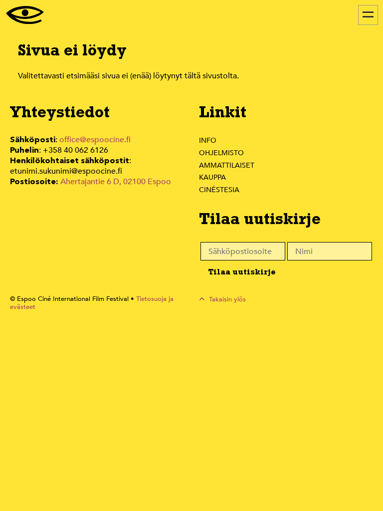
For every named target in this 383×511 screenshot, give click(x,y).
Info (207, 140)
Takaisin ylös (226, 299)
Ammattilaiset (226, 165)
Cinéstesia (219, 190)
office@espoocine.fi (95, 139)
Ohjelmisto (221, 153)
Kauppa (212, 177)
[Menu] (368, 15)
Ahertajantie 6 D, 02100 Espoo (115, 181)
